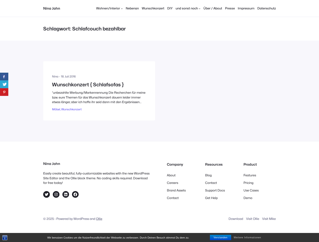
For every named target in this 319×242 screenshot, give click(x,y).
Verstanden (220, 237)
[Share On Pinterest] (4, 92)
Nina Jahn (51, 8)
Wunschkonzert (71, 109)
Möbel (56, 109)
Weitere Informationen (247, 237)
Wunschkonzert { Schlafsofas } (88, 84)
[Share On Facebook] (4, 76)
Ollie (99, 219)
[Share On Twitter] (4, 84)
